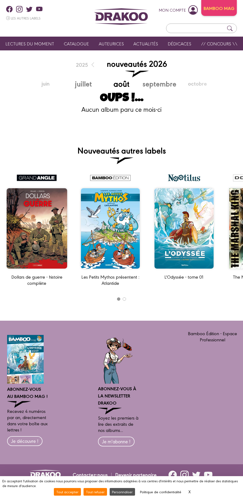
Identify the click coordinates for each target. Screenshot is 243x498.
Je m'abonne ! (116, 441)
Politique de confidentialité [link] (160, 491)
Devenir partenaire (136, 474)
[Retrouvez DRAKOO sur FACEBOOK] (9, 9)
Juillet (83, 83)
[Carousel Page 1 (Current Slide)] (118, 299)
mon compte (172, 10)
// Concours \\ (219, 43)
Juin (46, 83)
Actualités (145, 43)
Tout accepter (67, 491)
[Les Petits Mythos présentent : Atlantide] (110, 270)
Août (121, 83)
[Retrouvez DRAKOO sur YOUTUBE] (39, 9)
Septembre (159, 83)
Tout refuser (95, 491)
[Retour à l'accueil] (121, 16)
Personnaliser (122, 491)
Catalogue (76, 43)
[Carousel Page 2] (124, 299)
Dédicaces (179, 43)
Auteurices (111, 43)
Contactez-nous (90, 474)
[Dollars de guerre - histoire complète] (37, 270)
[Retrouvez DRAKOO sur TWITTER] (29, 9)
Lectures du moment (29, 43)
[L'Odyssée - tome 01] (184, 270)
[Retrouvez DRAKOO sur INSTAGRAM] (19, 9)
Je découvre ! (24, 441)
